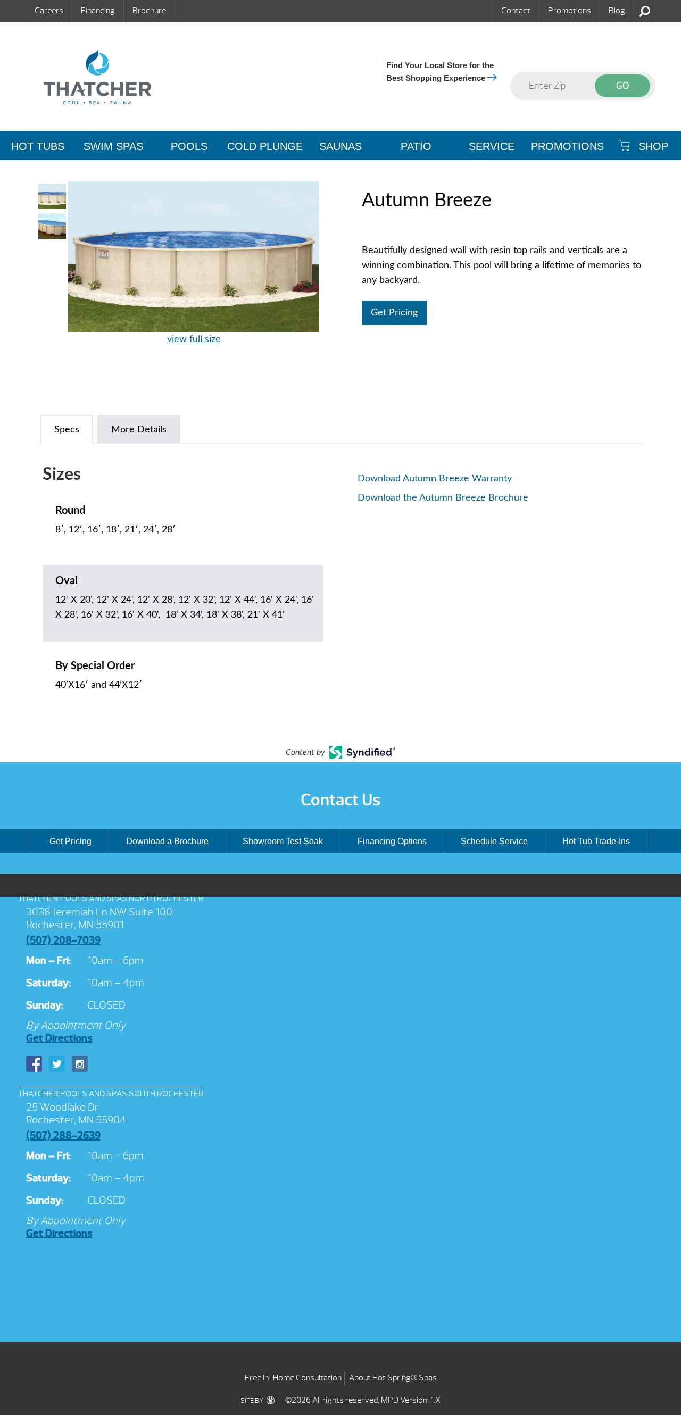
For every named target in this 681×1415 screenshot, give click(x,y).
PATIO (416, 146)
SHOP (651, 146)
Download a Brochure (167, 841)
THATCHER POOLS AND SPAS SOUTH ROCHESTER (111, 1093)
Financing (98, 10)
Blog (617, 10)
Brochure (149, 10)
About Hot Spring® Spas (393, 1377)
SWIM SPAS (113, 146)
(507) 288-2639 (63, 1135)
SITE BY (252, 1400)
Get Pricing (394, 313)
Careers (49, 10)
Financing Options (392, 841)
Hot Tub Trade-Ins (596, 841)
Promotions (569, 10)
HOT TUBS (37, 146)
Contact (515, 10)
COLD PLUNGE (265, 146)
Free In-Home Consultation (293, 1377)
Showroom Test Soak (283, 841)
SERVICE (491, 146)
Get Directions (59, 1038)
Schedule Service (494, 841)
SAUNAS (340, 146)
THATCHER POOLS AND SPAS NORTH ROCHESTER (111, 898)
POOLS (189, 146)
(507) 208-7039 (63, 940)
